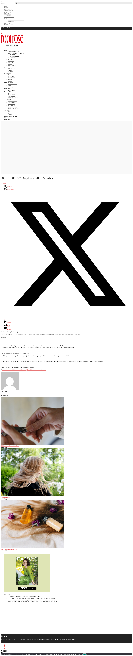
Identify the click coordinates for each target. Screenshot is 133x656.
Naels (10, 79)
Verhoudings (12, 100)
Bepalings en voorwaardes (51, 639)
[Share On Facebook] (4, 645)
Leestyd (7, 23)
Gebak (10, 59)
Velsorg (11, 76)
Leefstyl (7, 14)
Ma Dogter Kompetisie (16, 20)
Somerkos (11, 54)
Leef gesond (12, 84)
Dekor (10, 93)
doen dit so (5, 370)
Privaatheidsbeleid (37, 639)
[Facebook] (4, 636)
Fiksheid (11, 87)
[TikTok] (1, 636)
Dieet (10, 85)
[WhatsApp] (3, 636)
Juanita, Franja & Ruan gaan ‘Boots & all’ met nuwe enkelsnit (32, 598)
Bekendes (7, 12)
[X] (2, 636)
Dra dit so (12, 68)
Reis (9, 111)
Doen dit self (13, 97)
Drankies (11, 62)
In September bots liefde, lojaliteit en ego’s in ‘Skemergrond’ (32, 600)
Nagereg (11, 61)
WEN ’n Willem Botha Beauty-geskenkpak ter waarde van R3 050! (32, 602)
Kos (5, 6)
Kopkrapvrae (6, 497)
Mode (6, 7)
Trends (10, 71)
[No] (86, 654)
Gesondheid (8, 10)
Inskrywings (12, 21)
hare (24, 370)
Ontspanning (9, 17)
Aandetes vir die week (16, 53)
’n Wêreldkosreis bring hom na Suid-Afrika (25, 596)
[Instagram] (5, 636)
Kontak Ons (8, 24)
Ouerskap (11, 102)
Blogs (10, 113)
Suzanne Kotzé (18, 370)
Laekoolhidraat (14, 56)
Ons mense (11, 90)
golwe (27, 370)
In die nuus (12, 105)
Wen (5, 18)
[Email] (6, 636)
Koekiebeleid (71, 639)
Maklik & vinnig (13, 51)
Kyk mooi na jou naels (10, 446)
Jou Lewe (7, 15)
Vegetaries (12, 57)
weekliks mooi (42, 370)
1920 (30, 370)
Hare (9, 74)
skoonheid (35, 370)
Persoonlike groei (14, 108)
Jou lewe (7, 99)
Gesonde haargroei (9, 549)
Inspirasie (11, 104)
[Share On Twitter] (4, 646)
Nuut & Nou (12, 65)
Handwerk (11, 94)
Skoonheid (8, 9)
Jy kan (10, 64)
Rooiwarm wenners (11, 116)
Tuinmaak (11, 96)
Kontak (7, 119)
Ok (84, 654)
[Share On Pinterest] (4, 648)
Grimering (11, 77)
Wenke (10, 70)
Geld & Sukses (13, 107)
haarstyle (11, 370)
